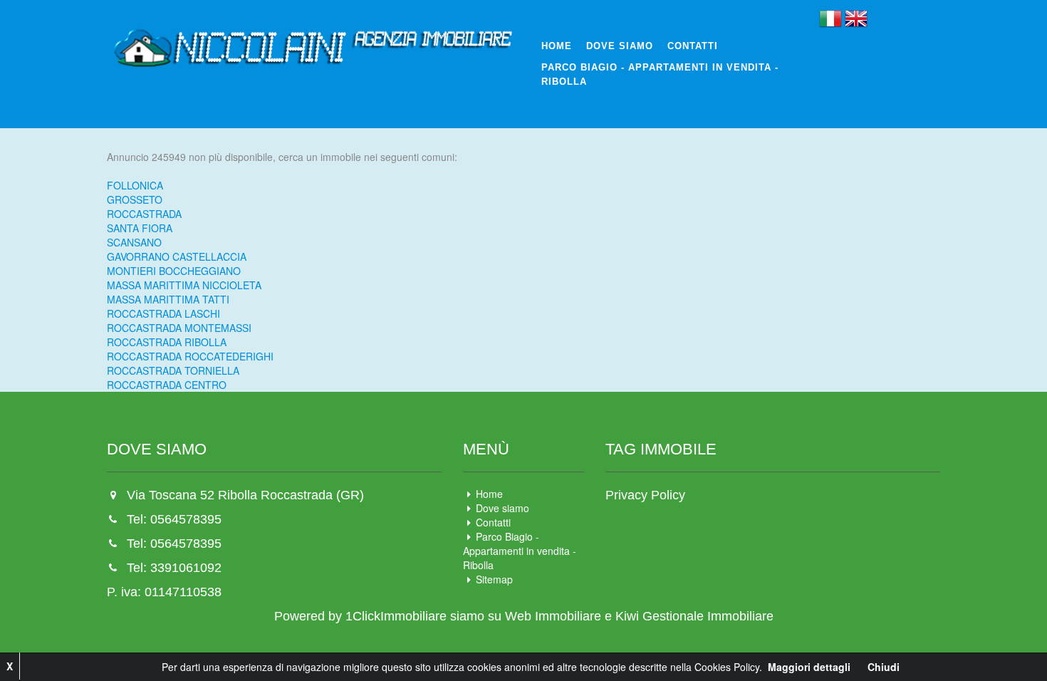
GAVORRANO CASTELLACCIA (176, 256)
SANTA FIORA (139, 228)
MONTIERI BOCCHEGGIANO (174, 271)
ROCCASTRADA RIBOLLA (166, 342)
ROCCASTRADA (144, 214)
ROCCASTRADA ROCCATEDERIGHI (190, 356)
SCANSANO (134, 242)
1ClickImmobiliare (396, 616)
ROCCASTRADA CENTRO (166, 385)
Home (556, 46)
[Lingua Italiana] (830, 17)
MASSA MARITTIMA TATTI (168, 299)
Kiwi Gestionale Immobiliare (694, 616)
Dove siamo (619, 46)
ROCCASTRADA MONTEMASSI (179, 328)
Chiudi (884, 667)
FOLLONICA (135, 185)
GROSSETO (134, 199)
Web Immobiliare (553, 616)
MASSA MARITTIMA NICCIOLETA (184, 285)
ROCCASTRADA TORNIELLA (173, 370)
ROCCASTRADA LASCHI (163, 313)
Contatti (692, 46)
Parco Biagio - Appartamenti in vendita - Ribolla (659, 74)
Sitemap (494, 579)
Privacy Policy (645, 495)
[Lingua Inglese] (856, 17)
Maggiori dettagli (809, 667)
